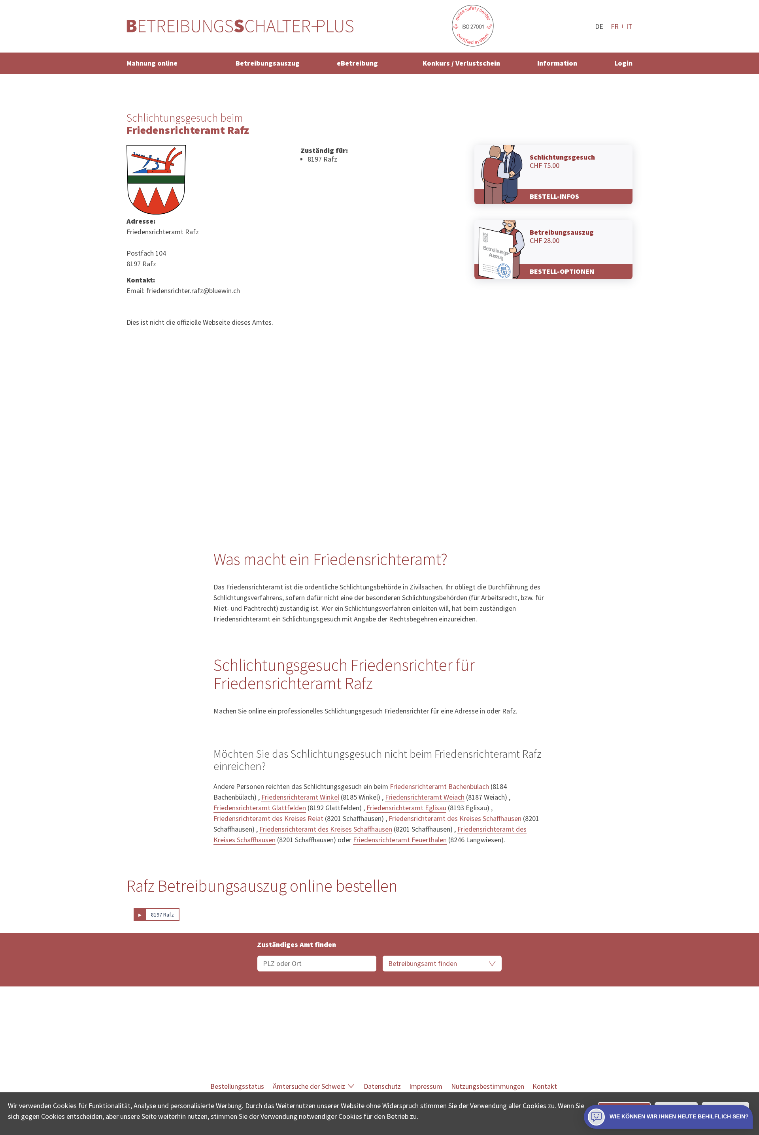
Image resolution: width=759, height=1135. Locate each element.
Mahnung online (151, 63)
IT (629, 26)
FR (615, 26)
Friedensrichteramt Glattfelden (259, 807)
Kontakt (544, 1086)
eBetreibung (357, 63)
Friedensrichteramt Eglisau (406, 807)
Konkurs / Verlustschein (461, 63)
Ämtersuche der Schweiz (309, 1086)
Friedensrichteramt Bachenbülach (439, 786)
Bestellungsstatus (237, 1086)
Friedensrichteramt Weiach (424, 797)
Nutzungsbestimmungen (487, 1086)
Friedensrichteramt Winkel (300, 797)
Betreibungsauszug (268, 63)
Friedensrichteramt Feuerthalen (400, 839)
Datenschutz (382, 1086)
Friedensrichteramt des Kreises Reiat (268, 818)
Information (557, 63)
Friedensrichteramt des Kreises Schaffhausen (455, 818)
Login (623, 63)
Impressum (425, 1086)
